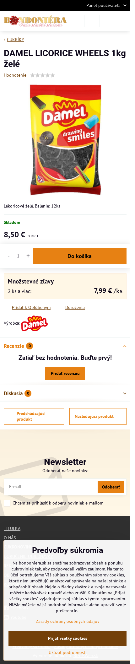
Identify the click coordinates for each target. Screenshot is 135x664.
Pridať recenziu (65, 373)
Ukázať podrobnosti (68, 652)
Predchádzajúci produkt (31, 416)
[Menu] (122, 21)
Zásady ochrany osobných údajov (68, 621)
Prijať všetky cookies (67, 638)
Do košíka (80, 256)
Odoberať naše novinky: (65, 470)
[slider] (42, 75)
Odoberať (111, 487)
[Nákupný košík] (107, 21)
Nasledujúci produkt (94, 416)
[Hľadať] (92, 21)
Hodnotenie (15, 75)
